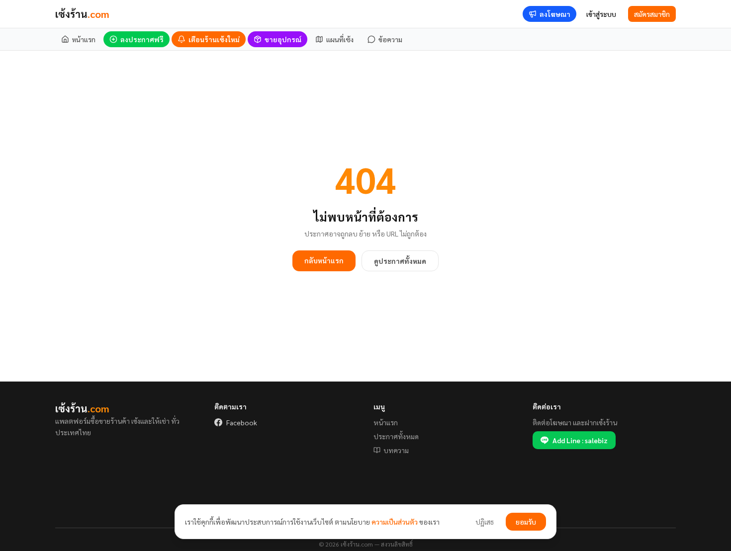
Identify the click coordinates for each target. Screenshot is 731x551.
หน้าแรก (385, 422)
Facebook (241, 422)
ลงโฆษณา (555, 13)
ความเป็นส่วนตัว (394, 521)
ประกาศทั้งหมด (396, 436)
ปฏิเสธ (484, 521)
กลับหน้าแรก (324, 260)
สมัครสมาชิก (652, 13)
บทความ (396, 450)
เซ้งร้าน (82, 13)
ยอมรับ (526, 521)
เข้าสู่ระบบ (601, 13)
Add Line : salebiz (580, 440)
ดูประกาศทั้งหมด (400, 260)
